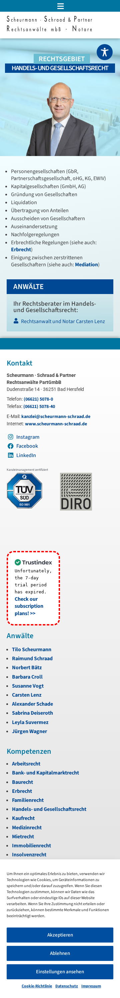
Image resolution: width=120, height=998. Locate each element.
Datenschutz (66, 986)
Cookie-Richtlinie (37, 986)
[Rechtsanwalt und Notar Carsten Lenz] (60, 323)
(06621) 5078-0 (38, 399)
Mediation (86, 264)
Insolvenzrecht (29, 854)
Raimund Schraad (32, 658)
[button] (60, 6)
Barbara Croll (27, 677)
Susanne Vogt (28, 686)
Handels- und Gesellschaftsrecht (49, 809)
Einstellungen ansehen (60, 971)
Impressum (91, 986)
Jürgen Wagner (29, 731)
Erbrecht (21, 249)
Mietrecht (23, 836)
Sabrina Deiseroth (32, 713)
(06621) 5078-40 (39, 406)
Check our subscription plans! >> (29, 606)
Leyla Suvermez (30, 722)
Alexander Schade (32, 704)
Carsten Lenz (26, 695)
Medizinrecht (27, 827)
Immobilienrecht (31, 845)
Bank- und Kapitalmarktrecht (45, 772)
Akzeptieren (60, 935)
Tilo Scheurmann (31, 649)
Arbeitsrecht (26, 763)
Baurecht (22, 782)
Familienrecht (28, 800)
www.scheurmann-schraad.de (56, 424)
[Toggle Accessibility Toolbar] (104, 52)
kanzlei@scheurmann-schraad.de (55, 416)
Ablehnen (60, 953)
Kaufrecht (23, 818)
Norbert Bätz (27, 667)
